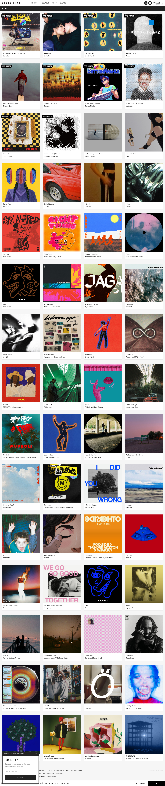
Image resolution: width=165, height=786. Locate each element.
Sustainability (59, 770)
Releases (45, 3)
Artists (34, 3)
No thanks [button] (140, 783)
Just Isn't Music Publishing (53, 773)
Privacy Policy (41, 770)
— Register (158, 3)
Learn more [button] (65, 783)
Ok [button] (156, 783)
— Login (157, 2)
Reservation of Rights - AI (75, 770)
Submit (21, 777)
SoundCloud (51, 776)
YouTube (42, 776)
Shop (54, 3)
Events (63, 3)
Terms (50, 770)
